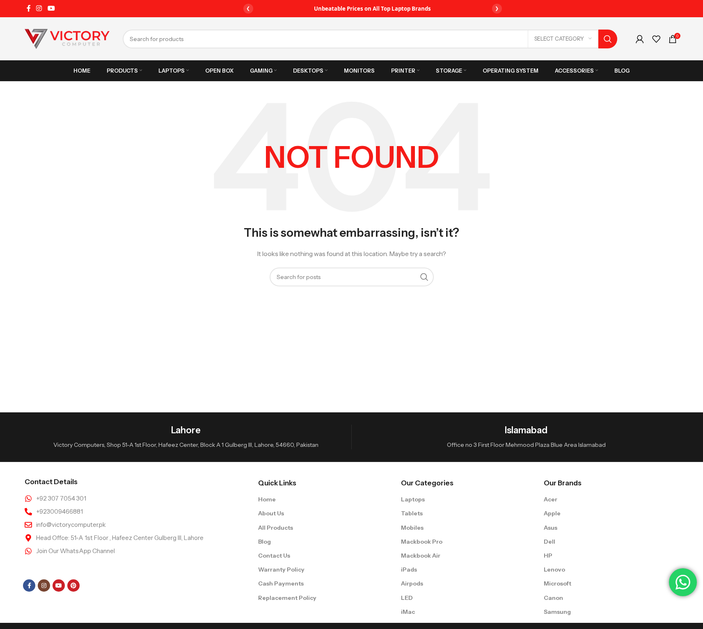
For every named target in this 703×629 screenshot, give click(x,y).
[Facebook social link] (29, 8)
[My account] (640, 39)
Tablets (412, 513)
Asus (550, 527)
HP (548, 555)
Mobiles (412, 527)
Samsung (557, 611)
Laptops (413, 499)
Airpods (412, 583)
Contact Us (274, 555)
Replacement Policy (287, 598)
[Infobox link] (185, 437)
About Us (271, 513)
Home (267, 499)
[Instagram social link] (39, 8)
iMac (408, 611)
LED (407, 598)
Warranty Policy (281, 569)
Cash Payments (281, 583)
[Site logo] (67, 38)
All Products (275, 527)
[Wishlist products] (656, 39)
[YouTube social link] (51, 8)
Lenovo (554, 569)
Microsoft (557, 583)
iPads (409, 569)
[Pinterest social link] (73, 585)
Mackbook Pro (421, 541)
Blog (264, 541)
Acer (550, 499)
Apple (552, 513)
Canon (553, 598)
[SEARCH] (607, 39)
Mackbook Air (420, 555)
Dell (549, 541)
